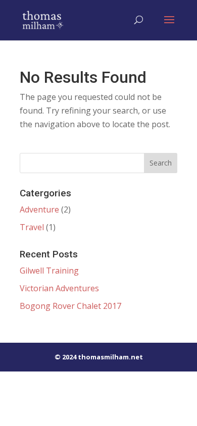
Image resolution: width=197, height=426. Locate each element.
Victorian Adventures (59, 288)
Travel (32, 227)
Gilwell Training (49, 270)
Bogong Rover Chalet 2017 (70, 305)
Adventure (39, 209)
